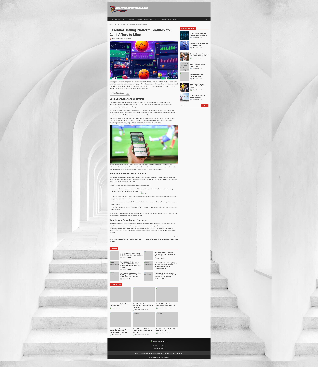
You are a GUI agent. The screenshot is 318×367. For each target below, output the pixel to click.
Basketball (131, 19)
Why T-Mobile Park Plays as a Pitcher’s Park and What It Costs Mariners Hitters (148, 255)
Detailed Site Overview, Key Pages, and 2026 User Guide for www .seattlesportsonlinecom (148, 265)
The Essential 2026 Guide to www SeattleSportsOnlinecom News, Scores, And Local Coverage (114, 276)
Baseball (139, 19)
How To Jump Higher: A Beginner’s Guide (184, 97)
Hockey (157, 19)
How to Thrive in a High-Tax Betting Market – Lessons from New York (144, 319)
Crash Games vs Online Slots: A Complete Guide (120, 294)
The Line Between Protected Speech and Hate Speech (184, 56)
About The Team (166, 19)
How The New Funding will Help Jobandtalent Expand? (184, 35)
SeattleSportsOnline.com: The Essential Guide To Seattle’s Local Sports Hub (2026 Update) (148, 276)
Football (117, 19)
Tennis (124, 19)
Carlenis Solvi (160, 258)
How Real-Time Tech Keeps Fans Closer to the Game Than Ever (167, 294)
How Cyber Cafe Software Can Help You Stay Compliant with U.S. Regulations (144, 294)
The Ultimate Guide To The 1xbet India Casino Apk (167, 319)
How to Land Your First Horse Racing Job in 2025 (162, 238)
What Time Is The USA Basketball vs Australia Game (184, 87)
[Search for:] (190, 105)
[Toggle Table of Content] (127, 93)
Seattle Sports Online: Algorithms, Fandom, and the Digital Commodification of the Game (120, 319)
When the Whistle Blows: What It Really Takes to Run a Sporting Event (114, 255)
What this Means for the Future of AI (184, 66)
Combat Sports (148, 19)
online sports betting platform (145, 86)
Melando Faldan (116, 38)
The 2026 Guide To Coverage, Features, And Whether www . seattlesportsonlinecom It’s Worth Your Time (114, 265)
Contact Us (176, 19)
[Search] (206, 19)
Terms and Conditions (156, 353)
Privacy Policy (144, 353)
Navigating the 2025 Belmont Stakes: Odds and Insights (125, 239)
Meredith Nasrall (116, 308)
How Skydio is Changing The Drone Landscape (184, 45)
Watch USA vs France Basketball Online (184, 76)
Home (111, 19)
